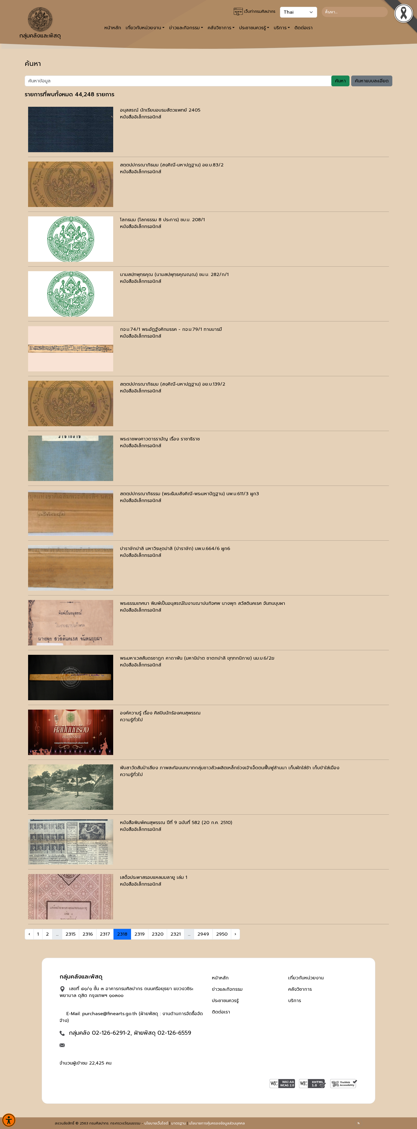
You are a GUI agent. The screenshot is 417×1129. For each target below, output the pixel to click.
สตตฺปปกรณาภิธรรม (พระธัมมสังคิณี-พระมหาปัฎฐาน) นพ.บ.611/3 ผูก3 (189, 493)
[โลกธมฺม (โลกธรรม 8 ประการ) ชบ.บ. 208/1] (70, 239)
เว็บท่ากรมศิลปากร (259, 11)
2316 (88, 934)
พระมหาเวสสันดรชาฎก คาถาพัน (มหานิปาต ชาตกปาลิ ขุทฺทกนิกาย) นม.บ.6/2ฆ (197, 658)
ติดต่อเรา (303, 27)
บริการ (294, 1000)
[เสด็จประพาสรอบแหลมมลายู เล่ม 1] (70, 896)
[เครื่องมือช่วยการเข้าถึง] (9, 1120)
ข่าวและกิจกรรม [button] (184, 27)
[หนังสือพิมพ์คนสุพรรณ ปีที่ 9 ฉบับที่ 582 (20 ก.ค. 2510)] (70, 842)
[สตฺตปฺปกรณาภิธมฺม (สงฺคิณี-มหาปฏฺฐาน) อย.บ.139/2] (70, 403)
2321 (175, 934)
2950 (222, 934)
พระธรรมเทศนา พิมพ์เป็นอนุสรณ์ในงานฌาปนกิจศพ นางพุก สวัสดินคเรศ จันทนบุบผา (202, 603)
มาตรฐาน (178, 1123)
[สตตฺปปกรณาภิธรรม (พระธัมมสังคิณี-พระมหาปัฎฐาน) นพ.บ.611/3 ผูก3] (70, 513)
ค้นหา (340, 81)
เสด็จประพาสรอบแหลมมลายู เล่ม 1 (153, 877)
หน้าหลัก (112, 27)
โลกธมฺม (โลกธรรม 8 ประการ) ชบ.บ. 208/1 (162, 219)
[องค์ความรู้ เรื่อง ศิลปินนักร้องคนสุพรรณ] (70, 732)
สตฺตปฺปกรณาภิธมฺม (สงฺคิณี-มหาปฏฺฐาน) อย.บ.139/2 (172, 384)
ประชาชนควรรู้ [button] (252, 27)
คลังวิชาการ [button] (219, 27)
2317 (105, 934)
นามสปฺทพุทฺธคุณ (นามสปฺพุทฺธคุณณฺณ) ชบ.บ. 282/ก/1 (174, 274)
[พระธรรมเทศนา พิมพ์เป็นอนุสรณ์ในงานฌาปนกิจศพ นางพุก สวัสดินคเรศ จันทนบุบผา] (70, 622)
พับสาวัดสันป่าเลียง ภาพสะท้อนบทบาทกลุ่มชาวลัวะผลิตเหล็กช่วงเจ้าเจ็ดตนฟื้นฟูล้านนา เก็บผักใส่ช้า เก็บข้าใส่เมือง (229, 767)
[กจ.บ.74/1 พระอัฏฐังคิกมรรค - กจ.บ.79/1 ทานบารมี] (70, 348)
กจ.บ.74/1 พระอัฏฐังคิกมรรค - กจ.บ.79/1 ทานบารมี (171, 329)
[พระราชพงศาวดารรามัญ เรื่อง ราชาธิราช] (70, 458)
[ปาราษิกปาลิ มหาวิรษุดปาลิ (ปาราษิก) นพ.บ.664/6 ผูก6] (70, 568)
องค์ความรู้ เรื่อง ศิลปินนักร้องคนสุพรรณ (160, 713)
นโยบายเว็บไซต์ (156, 1123)
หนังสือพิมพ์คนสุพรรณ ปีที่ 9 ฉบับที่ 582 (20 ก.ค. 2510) (176, 822)
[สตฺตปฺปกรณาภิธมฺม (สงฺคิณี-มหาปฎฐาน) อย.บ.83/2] (70, 184)
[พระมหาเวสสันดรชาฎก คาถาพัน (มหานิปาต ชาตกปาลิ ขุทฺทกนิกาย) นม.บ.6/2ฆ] (70, 677)
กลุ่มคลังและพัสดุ (40, 35)
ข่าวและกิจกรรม (227, 989)
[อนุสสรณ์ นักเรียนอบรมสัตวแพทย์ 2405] (70, 129)
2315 (70, 934)
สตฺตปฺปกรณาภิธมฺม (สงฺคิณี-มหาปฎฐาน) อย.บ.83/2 (172, 165)
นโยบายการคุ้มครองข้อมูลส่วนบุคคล (217, 1123)
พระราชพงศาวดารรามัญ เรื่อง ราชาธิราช (160, 439)
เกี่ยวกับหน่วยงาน (306, 978)
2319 (139, 934)
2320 (157, 934)
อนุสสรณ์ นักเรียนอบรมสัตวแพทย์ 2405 (160, 110)
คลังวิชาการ (300, 989)
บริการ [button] (280, 27)
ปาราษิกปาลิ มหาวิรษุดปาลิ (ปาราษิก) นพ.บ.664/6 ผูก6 (175, 548)
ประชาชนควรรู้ (225, 1000)
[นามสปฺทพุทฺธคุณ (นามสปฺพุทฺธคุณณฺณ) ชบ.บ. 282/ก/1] (70, 294)
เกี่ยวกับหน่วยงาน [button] (143, 27)
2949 (203, 934)
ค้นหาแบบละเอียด (372, 81)
